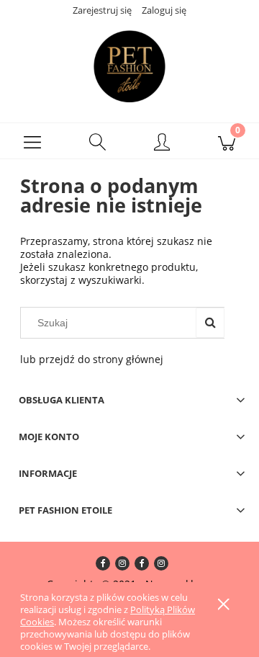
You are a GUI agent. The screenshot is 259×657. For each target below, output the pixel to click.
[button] (32, 141)
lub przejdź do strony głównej (91, 359)
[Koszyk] (226, 141)
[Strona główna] (129, 66)
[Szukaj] (210, 323)
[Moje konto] (162, 143)
